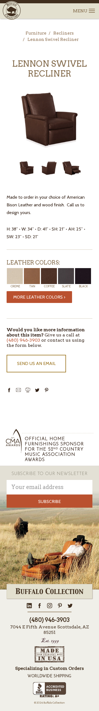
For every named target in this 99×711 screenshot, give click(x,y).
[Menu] (91, 7)
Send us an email (36, 363)
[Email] (18, 389)
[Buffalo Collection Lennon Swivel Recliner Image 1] (49, 168)
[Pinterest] (46, 389)
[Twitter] (37, 389)
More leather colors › (39, 297)
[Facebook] (9, 389)
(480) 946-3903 (23, 340)
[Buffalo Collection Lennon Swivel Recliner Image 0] (26, 168)
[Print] (27, 389)
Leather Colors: (33, 262)
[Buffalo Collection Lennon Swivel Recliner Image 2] (71, 168)
